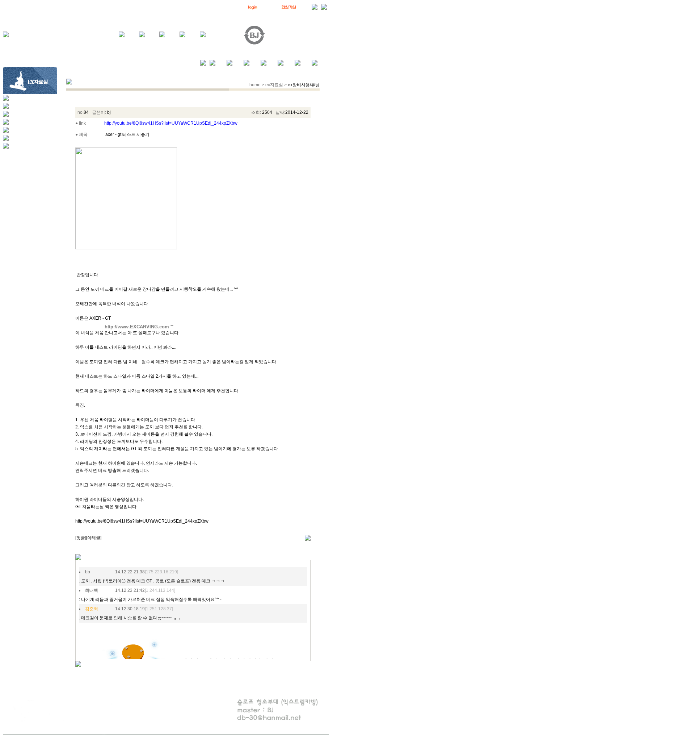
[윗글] (80, 537)
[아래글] (93, 537)
